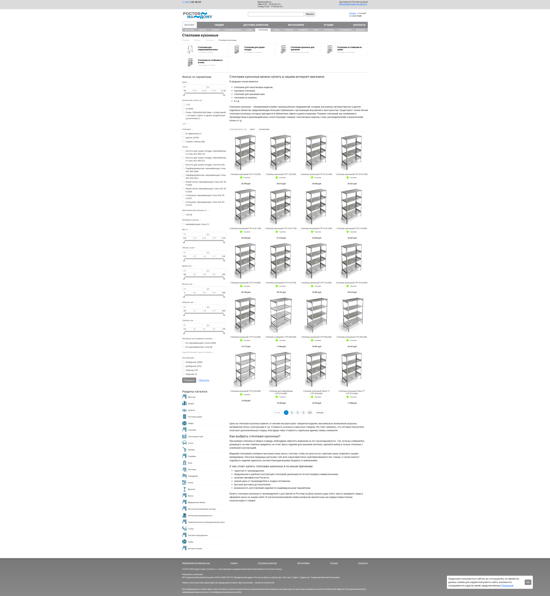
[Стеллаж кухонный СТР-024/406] (245, 369)
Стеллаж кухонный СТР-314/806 (245, 283)
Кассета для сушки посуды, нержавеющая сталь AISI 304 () (206, 152)
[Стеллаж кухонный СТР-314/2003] (352, 261)
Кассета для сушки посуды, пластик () (205, 164)
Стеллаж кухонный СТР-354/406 (352, 337)
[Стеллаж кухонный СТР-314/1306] (352, 152)
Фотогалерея (296, 25)
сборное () (192, 370)
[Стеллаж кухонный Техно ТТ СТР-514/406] (352, 369)
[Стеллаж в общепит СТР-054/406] (281, 315)
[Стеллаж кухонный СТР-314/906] (352, 206)
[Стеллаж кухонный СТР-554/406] (316, 315)
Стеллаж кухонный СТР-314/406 (245, 337)
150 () (189, 214)
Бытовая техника (195, 549)
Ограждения (345, 30)
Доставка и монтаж (255, 25)
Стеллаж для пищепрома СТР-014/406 (281, 392)
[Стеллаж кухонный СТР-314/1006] (316, 206)
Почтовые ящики (233, 30)
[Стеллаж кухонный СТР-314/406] (245, 315)
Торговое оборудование (198, 535)
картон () (192, 137)
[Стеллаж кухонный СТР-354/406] (352, 315)
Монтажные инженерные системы (202, 509)
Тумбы (190, 542)
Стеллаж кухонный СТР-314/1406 (316, 174)
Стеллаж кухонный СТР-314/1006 (316, 228)
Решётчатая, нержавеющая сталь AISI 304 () (206, 183)
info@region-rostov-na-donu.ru (353, 4)
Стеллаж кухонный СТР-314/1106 (281, 228)
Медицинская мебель (196, 502)
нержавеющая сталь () (197, 224)
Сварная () (191, 374)
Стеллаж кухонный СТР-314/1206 (245, 228)
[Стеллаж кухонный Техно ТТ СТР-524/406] (316, 369)
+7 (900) (191, 2)
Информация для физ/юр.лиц (196, 563)
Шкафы (203, 30)
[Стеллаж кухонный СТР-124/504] (281, 152)
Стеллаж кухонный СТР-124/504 (281, 174)
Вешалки (361, 30)
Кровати (215, 30)
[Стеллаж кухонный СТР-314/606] (316, 261)
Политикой (507, 585)
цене (252, 129)
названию (264, 129)
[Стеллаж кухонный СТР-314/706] (281, 261)
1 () (188, 104)
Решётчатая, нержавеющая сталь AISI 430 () (206, 190)
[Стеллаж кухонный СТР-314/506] (245, 152)
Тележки (289, 30)
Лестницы (329, 30)
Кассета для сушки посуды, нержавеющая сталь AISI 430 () (206, 159)
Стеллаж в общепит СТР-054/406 (280, 337)
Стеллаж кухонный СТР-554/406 (316, 337)
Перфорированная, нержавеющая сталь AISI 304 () (206, 170)
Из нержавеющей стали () (201, 343)
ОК (528, 582)
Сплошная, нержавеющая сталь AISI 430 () (205, 203)
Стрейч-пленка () (195, 141)
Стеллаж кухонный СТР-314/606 (316, 283)
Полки (190, 483)
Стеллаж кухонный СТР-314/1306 (352, 174)
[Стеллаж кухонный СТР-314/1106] (281, 206)
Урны (316, 30)
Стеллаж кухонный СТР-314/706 (281, 283)
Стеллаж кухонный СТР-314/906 (352, 228)
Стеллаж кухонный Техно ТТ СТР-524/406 (316, 392)
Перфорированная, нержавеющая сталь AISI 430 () (206, 176)
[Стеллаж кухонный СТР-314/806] (245, 261)
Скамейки (303, 30)
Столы (276, 30)
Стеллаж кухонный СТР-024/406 (245, 391)
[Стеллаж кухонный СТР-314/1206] (245, 206)
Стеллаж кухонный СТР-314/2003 (352, 283)
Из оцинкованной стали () (199, 347)
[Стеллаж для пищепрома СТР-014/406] (281, 369)
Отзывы (328, 25)
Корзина (352, 13)
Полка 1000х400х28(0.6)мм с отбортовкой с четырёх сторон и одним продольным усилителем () (206, 115)
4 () (189, 108)
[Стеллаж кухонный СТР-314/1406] (316, 152)
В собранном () (193, 133)
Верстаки (189, 30)
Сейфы (249, 30)
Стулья (191, 529)
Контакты (359, 25)
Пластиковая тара (195, 437)
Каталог (189, 25)
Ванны (190, 496)
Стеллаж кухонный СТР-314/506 (245, 174)
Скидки (219, 25)
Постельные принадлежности (200, 516)
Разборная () (194, 362)
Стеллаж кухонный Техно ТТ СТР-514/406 (352, 392)
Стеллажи (263, 30)
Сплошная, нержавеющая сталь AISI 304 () (205, 197)
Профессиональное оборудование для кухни (206, 522)
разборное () (193, 366)
